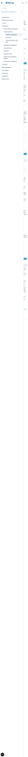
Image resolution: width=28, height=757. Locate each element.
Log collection (5, 70)
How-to (4, 23)
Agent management (6, 67)
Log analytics (5, 76)
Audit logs (6, 51)
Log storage (5, 73)
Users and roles (8, 48)
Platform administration (7, 20)
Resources (8, 37)
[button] (3, 2)
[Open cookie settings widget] (2, 754)
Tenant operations (8, 31)
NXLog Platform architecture (11, 29)
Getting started (5, 17)
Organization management (10, 45)
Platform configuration (11, 34)
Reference (5, 64)
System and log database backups (10, 57)
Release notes (5, 79)
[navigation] (20, 17)
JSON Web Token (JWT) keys (12, 41)
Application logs (8, 54)
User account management (10, 61)
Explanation (5, 26)
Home (4, 8)
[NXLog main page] (9, 3)
